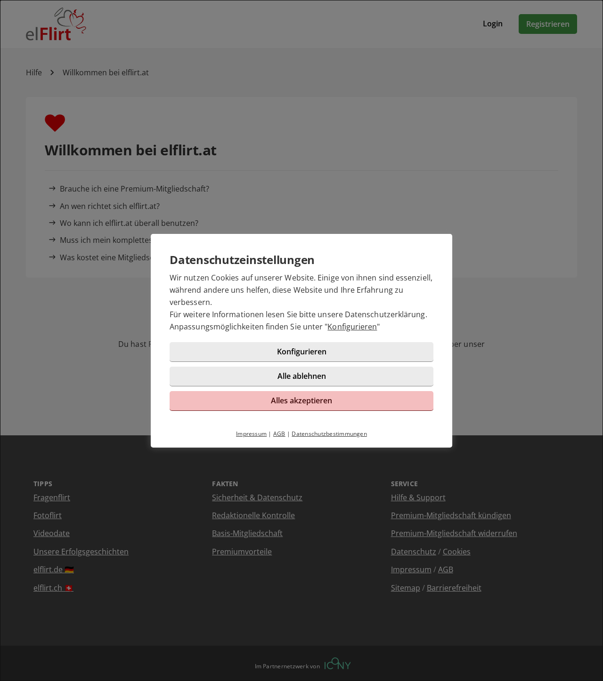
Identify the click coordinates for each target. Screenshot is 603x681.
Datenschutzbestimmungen (329, 434)
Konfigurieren (352, 326)
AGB (279, 434)
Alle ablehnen (301, 376)
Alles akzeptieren (301, 400)
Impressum (251, 434)
